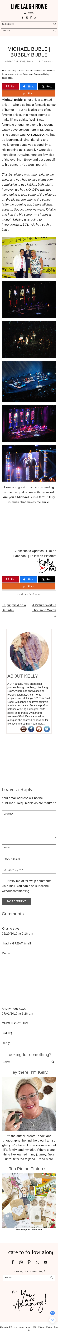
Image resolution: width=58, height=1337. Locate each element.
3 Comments (46, 61)
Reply (6, 953)
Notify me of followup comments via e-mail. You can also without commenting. (26, 886)
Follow (34, 556)
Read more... (38, 723)
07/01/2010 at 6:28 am (17, 1013)
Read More (45, 1159)
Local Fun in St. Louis (28, 594)
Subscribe (8, 24)
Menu (31, 12)
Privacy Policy (45, 1327)
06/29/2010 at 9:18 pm (17, 933)
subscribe (42, 886)
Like (49, 551)
